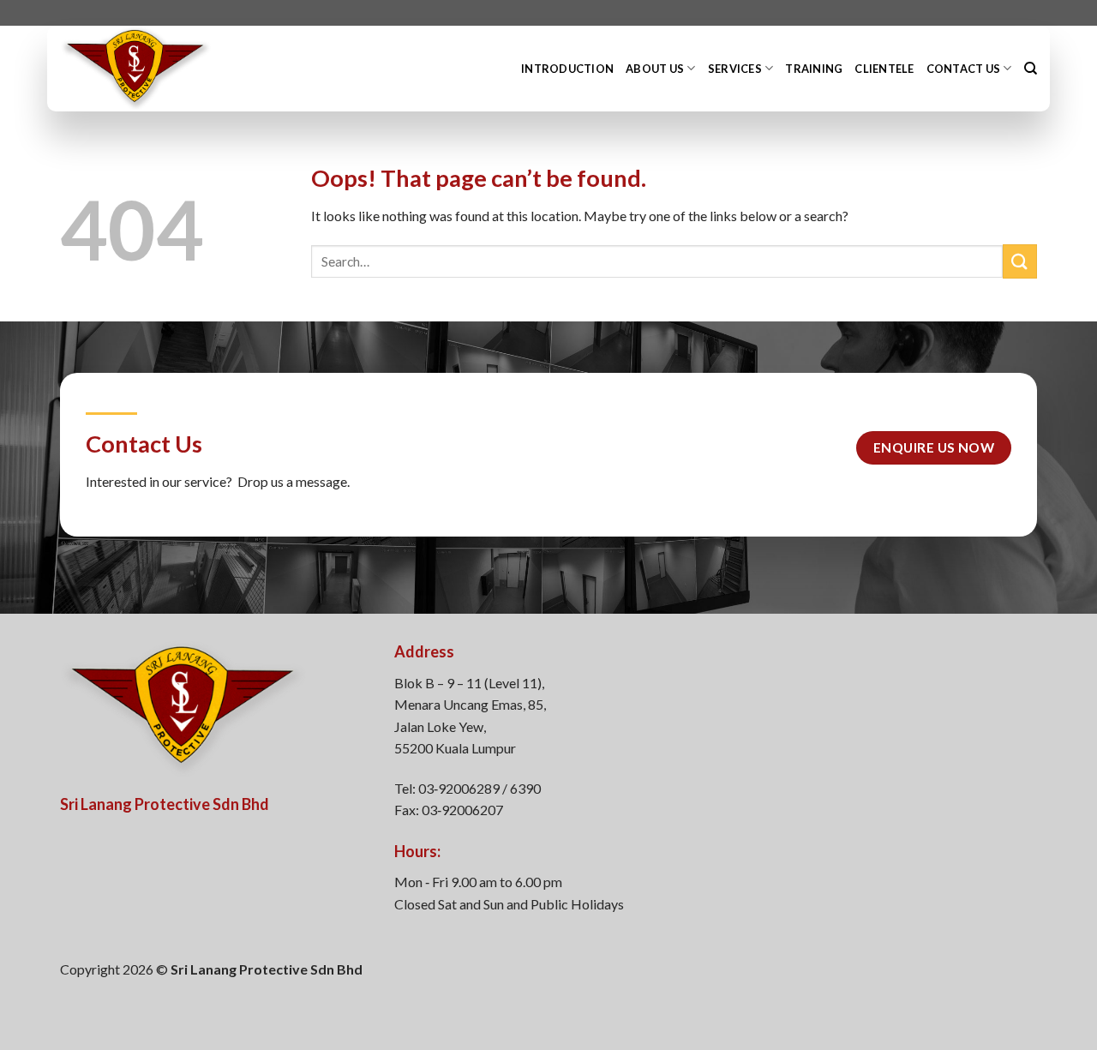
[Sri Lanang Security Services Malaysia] (167, 68)
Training (813, 68)
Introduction (567, 68)
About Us (655, 68)
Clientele (884, 68)
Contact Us (963, 68)
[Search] (1030, 68)
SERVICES (735, 68)
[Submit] (1020, 261)
